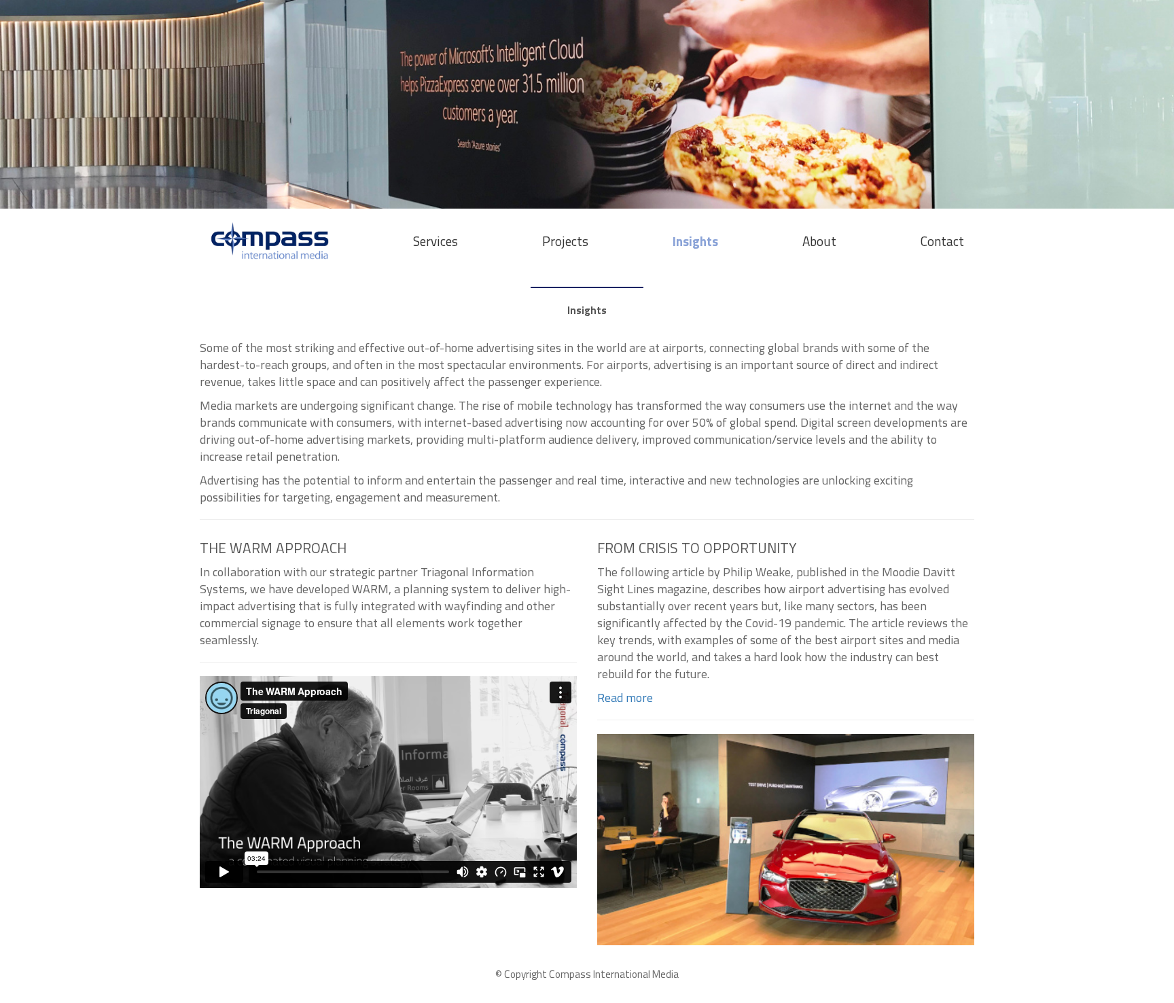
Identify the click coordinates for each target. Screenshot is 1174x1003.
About (819, 241)
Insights (695, 241)
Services (435, 241)
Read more (625, 697)
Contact (942, 241)
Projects (565, 241)
